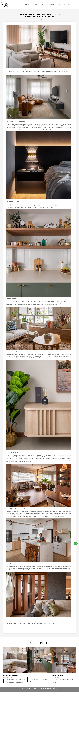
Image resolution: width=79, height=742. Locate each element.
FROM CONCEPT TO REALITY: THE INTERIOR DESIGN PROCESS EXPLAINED (15, 674)
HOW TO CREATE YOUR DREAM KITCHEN (38, 674)
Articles (51, 4)
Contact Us (66, 4)
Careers (59, 4)
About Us (27, 4)
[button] (13, 628)
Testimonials (43, 4)
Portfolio (34, 4)
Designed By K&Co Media (51, 688)
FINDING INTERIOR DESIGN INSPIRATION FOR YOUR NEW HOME (62, 674)
